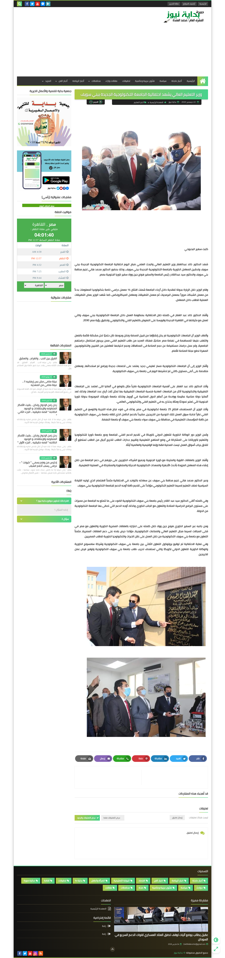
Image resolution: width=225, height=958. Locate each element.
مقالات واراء (111, 81)
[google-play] (48, 3)
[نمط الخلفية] (216, 949)
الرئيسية (202, 4)
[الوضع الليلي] (216, 940)
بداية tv (78, 880)
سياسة (163, 81)
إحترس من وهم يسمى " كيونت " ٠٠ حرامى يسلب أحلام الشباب (38, 464)
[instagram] (35, 953)
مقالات (108, 888)
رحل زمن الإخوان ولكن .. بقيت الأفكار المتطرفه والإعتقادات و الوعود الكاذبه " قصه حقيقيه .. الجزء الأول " (37, 439)
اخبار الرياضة (177, 880)
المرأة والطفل (98, 880)
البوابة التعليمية (122, 880)
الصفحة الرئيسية (156, 102)
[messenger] (43, 3)
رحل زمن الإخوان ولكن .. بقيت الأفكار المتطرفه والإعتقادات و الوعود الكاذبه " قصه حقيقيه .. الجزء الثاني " (37, 410)
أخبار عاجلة (176, 81)
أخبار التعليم (139, 102)
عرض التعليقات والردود (86, 818)
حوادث (200, 888)
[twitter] (32, 3)
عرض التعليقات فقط (112, 818)
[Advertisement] (112, 52)
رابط (104, 926)
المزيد (48, 81)
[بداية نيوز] (184, 16)
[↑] (112, 949)
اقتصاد (142, 880)
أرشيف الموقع (189, 4)
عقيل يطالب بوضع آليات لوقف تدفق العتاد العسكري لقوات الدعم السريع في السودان (161, 937)
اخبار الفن (158, 880)
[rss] (40, 953)
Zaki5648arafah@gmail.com (194, 944)
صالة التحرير (174, 4)
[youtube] (37, 3)
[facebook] (27, 3)
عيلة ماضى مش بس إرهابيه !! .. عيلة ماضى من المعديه (39, 383)
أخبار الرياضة (78, 81)
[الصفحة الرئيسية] (202, 81)
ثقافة (46, 880)
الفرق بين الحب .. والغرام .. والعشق (38, 358)
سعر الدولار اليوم (46, 206)
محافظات (96, 81)
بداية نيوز (178, 953)
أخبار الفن (63, 81)
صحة (141, 888)
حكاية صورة (29, 880)
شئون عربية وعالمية (145, 81)
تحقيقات (126, 81)
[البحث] (19, 3)
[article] (109, 777)
